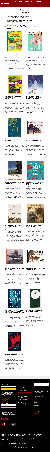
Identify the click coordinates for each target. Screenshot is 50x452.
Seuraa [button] (13, 424)
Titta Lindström (37, 396)
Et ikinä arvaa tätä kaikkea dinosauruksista (22, 17)
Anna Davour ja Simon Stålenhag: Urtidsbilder (14, 269)
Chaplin (19, 386)
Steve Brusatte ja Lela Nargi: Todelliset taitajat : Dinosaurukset (13, 97)
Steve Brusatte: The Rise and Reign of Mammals (14, 140)
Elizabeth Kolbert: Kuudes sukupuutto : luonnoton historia (14, 354)
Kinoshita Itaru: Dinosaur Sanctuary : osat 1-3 (33, 53)
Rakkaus (35, 410)
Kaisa (47, 391)
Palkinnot (21, 2)
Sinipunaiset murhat (22, 390)
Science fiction (37, 401)
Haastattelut (16, 4)
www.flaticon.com (28, 447)
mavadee (22, 447)
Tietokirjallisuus (37, 405)
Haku (34, 4)
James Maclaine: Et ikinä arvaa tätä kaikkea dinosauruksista (13, 53)
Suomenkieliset (26, 1)
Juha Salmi (43, 391)
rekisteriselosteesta (23, 443)
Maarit (43, 393)
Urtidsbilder (23, 22)
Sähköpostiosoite (5, 384)
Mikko (40, 395)
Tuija (42, 396)
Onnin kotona (20, 384)
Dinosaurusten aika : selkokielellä (19, 18)
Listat (26, 2)
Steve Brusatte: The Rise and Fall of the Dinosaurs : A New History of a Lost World (14, 226)
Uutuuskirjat (42, 2)
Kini (42, 392)
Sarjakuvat (36, 414)
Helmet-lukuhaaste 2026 (26, 4)
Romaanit (20, 1)
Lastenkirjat (36, 408)
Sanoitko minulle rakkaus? (23, 403)
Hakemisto (15, 2)
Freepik (17, 447)
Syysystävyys (20, 400)
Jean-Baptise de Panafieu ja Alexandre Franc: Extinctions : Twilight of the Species (34, 97)
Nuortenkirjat (38, 1)
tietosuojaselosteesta (13, 443)
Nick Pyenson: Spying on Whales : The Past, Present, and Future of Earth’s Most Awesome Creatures (14, 311)
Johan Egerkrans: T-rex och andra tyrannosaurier (35, 269)
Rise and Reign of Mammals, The (20, 21)
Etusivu (15, 1)
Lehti (37, 4)
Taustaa (36, 2)
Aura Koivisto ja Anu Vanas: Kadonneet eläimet (33, 226)
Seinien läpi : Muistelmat (22, 396)
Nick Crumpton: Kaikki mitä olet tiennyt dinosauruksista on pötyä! (34, 183)
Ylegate (19, 394)
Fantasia (35, 402)
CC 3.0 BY (35, 447)
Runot (32, 1)
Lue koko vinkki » (29, 112)
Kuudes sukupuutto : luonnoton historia (22, 16)
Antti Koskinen (40, 389)
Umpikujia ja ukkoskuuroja (23, 399)
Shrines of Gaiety (21, 397)
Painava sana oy (20, 446)
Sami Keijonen (34, 446)
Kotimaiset (36, 412)
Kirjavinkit (5, 3)
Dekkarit (35, 404)
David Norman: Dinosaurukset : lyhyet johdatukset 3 (34, 311)
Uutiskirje (30, 2)
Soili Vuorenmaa (45, 395)
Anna (35, 389)
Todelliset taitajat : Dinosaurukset (26, 20)
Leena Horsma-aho (38, 393)
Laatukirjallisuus (37, 411)
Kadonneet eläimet (22, 14)
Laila (45, 392)
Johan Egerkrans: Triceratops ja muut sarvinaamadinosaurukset (35, 140)
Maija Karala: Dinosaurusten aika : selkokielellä (14, 183)
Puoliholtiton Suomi (21, 402)
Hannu (44, 389)
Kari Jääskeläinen (37, 392)
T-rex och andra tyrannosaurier (20, 24)
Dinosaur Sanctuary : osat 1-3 (19, 25)
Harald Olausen (37, 391)
